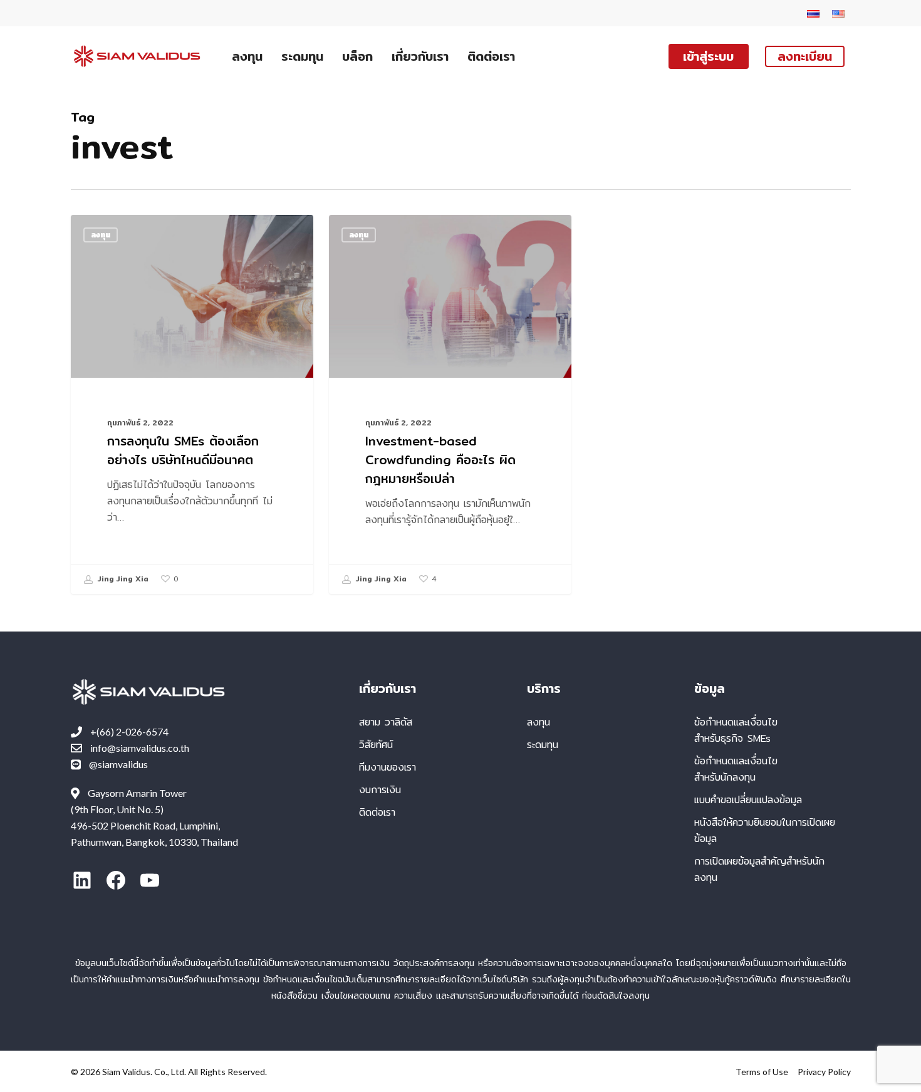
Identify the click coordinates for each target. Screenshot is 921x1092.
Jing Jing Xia (121, 579)
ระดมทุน (542, 744)
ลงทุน (100, 235)
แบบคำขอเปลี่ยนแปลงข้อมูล (748, 800)
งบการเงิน (380, 790)
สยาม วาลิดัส (385, 722)
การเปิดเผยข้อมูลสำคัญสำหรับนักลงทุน (759, 869)
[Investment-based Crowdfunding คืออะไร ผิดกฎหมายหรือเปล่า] (450, 404)
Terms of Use (762, 1071)
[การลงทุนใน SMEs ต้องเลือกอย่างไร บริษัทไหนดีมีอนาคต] (192, 404)
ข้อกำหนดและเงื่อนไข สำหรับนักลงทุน (736, 769)
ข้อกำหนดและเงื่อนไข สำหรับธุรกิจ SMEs (736, 730)
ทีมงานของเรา (387, 767)
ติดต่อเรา (377, 812)
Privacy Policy (824, 1071)
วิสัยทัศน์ (376, 744)
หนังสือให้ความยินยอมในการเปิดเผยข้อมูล (764, 830)
